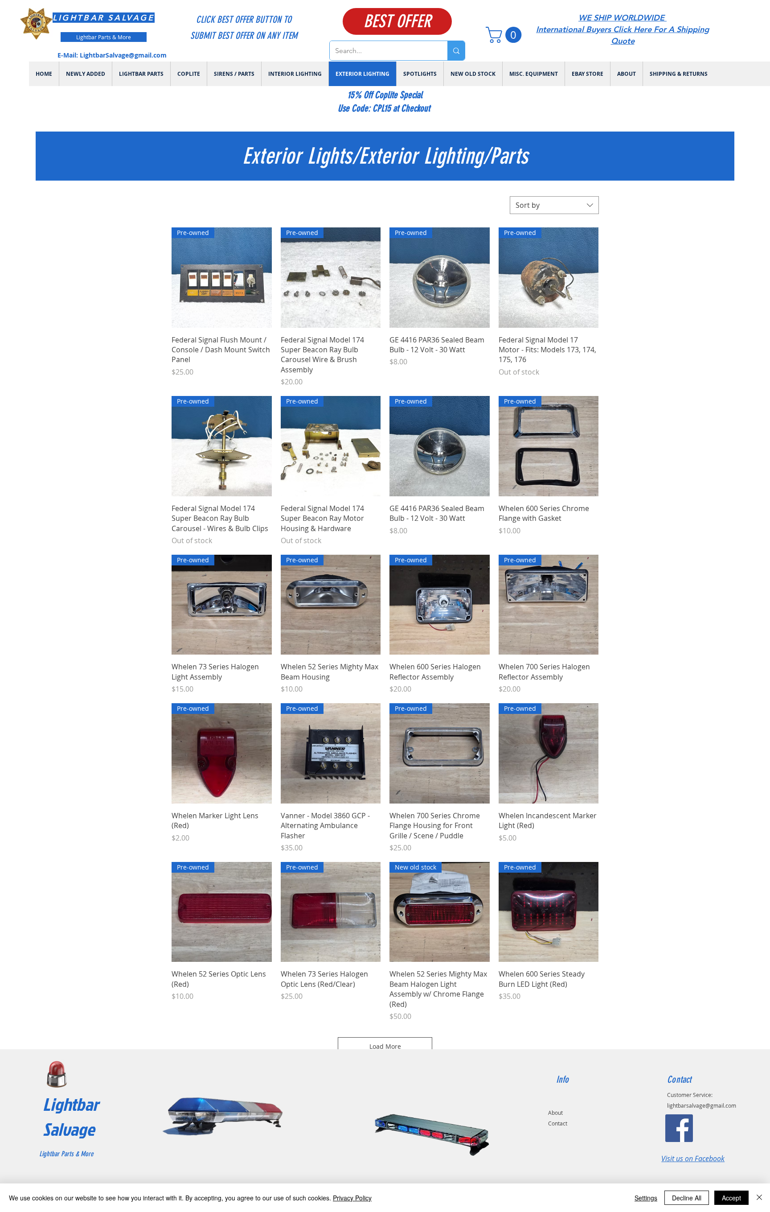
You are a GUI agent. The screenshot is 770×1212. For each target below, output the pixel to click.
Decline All (686, 1197)
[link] (505, 35)
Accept (731, 1197)
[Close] (759, 1198)
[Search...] (456, 50)
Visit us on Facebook (693, 1158)
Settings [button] (646, 1197)
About (555, 1112)
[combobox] (554, 205)
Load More (385, 1046)
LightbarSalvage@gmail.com (123, 55)
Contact (557, 1123)
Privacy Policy (352, 1197)
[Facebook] (679, 1128)
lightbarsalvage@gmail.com (701, 1105)
